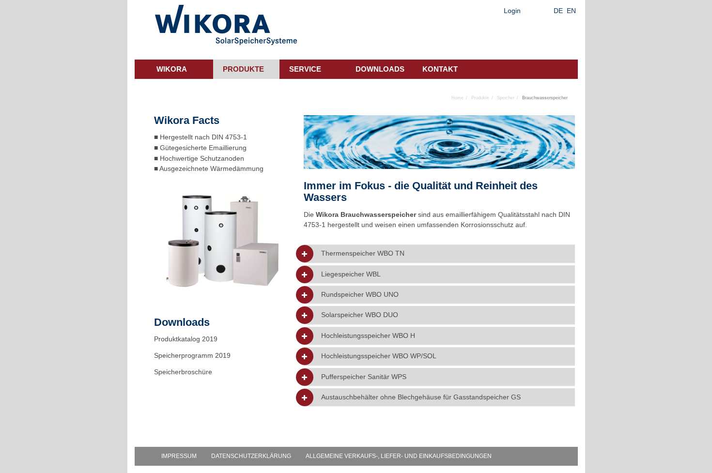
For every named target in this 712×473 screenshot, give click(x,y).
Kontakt (440, 69)
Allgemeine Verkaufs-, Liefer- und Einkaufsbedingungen (399, 456)
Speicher (505, 97)
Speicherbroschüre (184, 372)
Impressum (179, 456)
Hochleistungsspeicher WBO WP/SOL (378, 356)
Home (457, 97)
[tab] (439, 253)
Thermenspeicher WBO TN (362, 253)
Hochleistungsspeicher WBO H (368, 335)
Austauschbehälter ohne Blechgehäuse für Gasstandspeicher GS (421, 397)
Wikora (171, 69)
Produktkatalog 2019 (185, 339)
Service (305, 69)
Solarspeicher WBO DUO (359, 315)
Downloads (380, 69)
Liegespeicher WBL (351, 274)
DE (558, 11)
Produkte (243, 69)
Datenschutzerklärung (251, 456)
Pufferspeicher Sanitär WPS (363, 377)
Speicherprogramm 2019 (192, 355)
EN (571, 11)
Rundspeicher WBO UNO (360, 294)
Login (512, 11)
